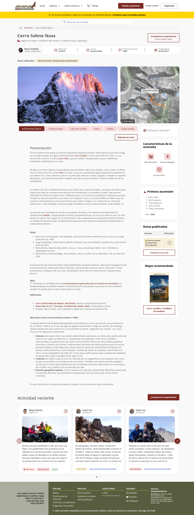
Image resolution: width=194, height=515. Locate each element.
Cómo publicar (84, 492)
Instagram (133, 500)
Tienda (94, 5)
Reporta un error (126, 137)
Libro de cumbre (78, 128)
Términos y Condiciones (64, 502)
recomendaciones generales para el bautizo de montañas (90, 283)
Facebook (132, 492)
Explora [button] (53, 5)
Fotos (96, 128)
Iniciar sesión (152, 5)
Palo (61, 172)
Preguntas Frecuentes (63, 505)
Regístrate (169, 5)
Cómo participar (85, 499)
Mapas (56, 492)
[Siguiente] (177, 441)
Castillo (46, 215)
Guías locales (127, 128)
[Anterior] (19, 441)
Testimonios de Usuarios (60, 497)
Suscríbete (155, 494)
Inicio (42, 5)
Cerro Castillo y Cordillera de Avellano (159, 310)
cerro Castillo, (81, 155)
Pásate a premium (131, 5)
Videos (110, 128)
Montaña (28, 27)
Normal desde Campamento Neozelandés (58, 60)
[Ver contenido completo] (65, 411)
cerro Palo (63, 158)
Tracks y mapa (56, 128)
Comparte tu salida (86, 496)
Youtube (133, 496)
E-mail (105, 492)
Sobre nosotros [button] (72, 5)
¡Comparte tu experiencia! (163, 37)
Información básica (31, 128)
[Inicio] (21, 27)
